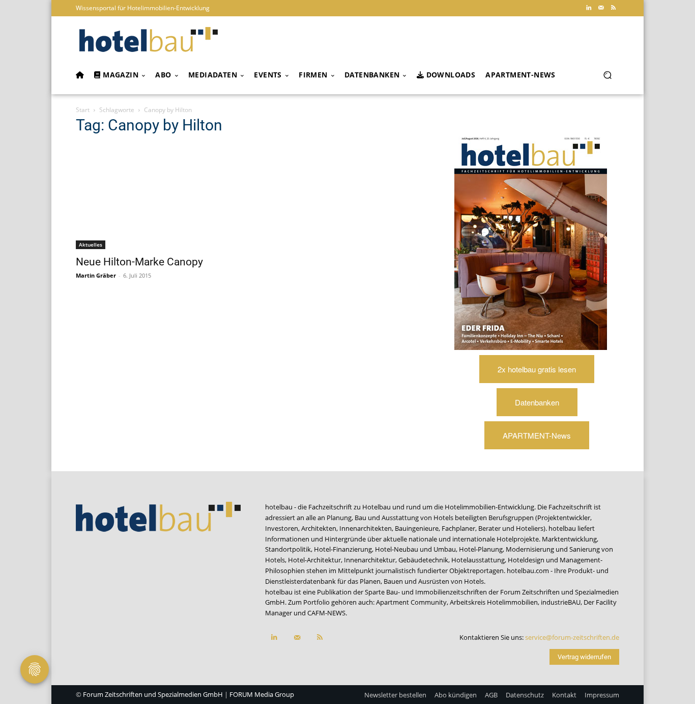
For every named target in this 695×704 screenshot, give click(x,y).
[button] (607, 75)
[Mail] (601, 8)
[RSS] (613, 8)
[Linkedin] (589, 8)
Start (83, 109)
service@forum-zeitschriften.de (572, 637)
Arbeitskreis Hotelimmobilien (494, 602)
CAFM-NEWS (326, 612)
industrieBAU (561, 602)
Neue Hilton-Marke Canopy (139, 262)
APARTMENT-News (537, 435)
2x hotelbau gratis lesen (537, 369)
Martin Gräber (96, 275)
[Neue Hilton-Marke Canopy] (158, 197)
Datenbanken (537, 402)
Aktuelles (90, 244)
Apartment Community (411, 602)
